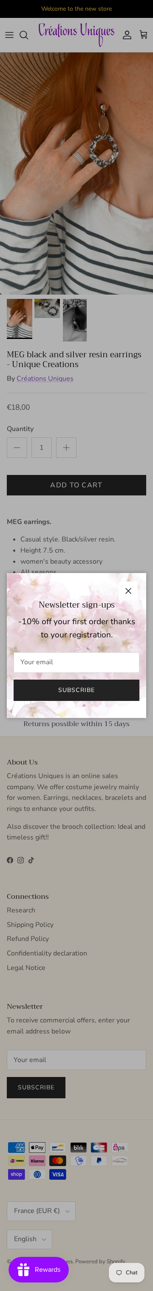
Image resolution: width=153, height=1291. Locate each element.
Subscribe (76, 690)
